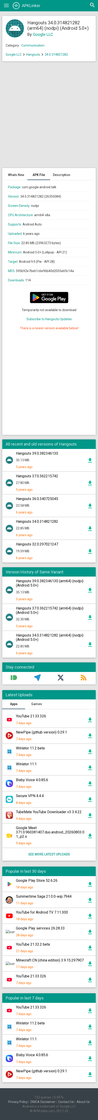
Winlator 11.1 (26, 764)
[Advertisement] (49, 117)
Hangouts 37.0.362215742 (37, 476)
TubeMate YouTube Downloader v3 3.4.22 (49, 812)
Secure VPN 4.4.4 (30, 796)
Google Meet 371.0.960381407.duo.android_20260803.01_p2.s (50, 832)
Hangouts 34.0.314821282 (37, 521)
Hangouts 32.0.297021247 (37, 544)
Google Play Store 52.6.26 (36, 880)
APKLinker (31, 5)
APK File (39, 175)
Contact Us (66, 1102)
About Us (83, 1102)
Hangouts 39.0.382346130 (37, 453)
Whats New (16, 175)
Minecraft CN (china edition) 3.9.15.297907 (50, 960)
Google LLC (43, 34)
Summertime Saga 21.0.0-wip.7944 (44, 896)
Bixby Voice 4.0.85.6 (32, 780)
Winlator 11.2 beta (30, 748)
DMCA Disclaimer (43, 1102)
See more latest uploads (49, 854)
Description (61, 175)
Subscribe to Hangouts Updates (49, 319)
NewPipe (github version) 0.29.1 (41, 732)
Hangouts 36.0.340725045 (37, 499)
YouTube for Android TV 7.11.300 (42, 912)
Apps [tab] (14, 704)
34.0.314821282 (56, 54)
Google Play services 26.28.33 (40, 928)
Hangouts (33, 54)
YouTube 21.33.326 (31, 716)
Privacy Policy (18, 1102)
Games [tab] (36, 704)
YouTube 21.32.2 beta (33, 944)
